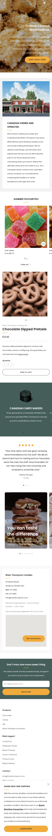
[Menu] (3, 3)
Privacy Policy (8, 759)
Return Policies (8, 750)
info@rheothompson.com (13, 776)
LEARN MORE (26, 829)
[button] (23, 485)
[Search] (48, 3)
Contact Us (7, 741)
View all (25, 264)
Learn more (23, 354)
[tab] (22, 553)
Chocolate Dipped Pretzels (24, 329)
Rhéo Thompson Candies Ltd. (15, 325)
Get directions (34, 638)
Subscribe (26, 692)
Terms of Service (9, 754)
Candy (5, 720)
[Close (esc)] (48, 784)
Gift (3, 724)
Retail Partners (8, 763)
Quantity (6, 360)
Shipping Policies (9, 746)
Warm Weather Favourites (13, 728)
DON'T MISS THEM (37, 60)
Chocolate (7, 715)
